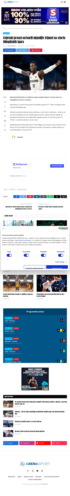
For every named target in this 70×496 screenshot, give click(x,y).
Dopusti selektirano (34, 268)
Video (20, 476)
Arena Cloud (28, 476)
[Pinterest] (5, 116)
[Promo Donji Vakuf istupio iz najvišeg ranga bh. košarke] (18, 283)
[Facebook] (5, 102)
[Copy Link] (5, 130)
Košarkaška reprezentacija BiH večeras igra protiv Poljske (50, 295)
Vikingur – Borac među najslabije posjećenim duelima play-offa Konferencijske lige (39, 413)
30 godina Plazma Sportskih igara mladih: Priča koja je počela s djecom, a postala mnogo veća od (41, 403)
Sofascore (23, 176)
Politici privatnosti (25, 240)
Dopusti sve (57, 268)
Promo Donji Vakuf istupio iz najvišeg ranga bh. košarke (18, 295)
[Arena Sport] (11, 2)
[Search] (62, 2)
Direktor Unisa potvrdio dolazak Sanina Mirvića (29, 431)
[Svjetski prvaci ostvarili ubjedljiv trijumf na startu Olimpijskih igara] (35, 72)
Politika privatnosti (52, 476)
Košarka (6, 33)
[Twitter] (5, 106)
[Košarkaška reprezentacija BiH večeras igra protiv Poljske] (52, 283)
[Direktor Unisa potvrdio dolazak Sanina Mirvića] (8, 433)
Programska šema (35, 311)
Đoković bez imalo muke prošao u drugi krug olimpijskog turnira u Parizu (18, 208)
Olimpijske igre (22, 189)
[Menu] (65, 2)
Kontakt (38, 476)
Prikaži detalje (59, 262)
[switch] (26, 255)
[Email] (5, 120)
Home (4, 28)
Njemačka (12, 189)
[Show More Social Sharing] (44, 50)
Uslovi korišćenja (35, 479)
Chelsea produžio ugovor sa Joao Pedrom (28, 421)
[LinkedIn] (5, 111)
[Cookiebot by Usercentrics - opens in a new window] (60, 228)
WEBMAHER (44, 484)
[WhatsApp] (5, 125)
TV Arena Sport (11, 46)
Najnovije (11, 476)
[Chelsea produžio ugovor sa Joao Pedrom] (8, 423)
